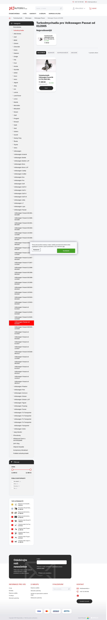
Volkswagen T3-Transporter (22, 412)
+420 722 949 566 (84, 591)
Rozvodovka (17, 27)
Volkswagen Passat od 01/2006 (21, 333)
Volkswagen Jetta (19, 200)
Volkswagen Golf (19, 184)
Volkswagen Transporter (21, 425)
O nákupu (11, 595)
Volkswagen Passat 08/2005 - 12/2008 (23, 328)
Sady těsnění (18, 432)
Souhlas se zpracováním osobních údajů (39, 594)
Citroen (16, 43)
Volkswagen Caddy (20, 170)
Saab (15, 125)
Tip (15, 488)
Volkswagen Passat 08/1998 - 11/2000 (23, 278)
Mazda (16, 102)
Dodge (16, 56)
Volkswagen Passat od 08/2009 (21, 362)
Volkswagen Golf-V (20, 190)
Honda (16, 66)
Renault (16, 122)
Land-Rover (17, 95)
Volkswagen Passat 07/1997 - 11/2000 (23, 263)
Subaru (16, 131)
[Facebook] (78, 595)
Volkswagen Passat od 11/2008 (21, 357)
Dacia (15, 50)
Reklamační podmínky (36, 597)
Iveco (15, 79)
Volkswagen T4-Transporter (22, 416)
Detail (46, 88)
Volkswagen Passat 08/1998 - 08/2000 (23, 273)
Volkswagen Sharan (20, 396)
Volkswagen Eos (19, 177)
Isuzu (15, 76)
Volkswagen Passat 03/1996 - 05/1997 (23, 238)
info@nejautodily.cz (84, 588)
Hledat (61, 8)
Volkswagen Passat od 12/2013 (21, 377)
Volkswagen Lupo (19, 206)
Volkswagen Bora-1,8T (21, 167)
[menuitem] (15, 13)
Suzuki (16, 135)
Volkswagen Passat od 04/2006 (21, 337)
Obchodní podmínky (14, 598)
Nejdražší (51, 52)
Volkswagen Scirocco (20, 393)
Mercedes (17, 105)
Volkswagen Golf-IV (20, 187)
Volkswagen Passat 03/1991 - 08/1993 (23, 224)
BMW (15, 40)
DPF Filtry (16, 443)
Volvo (15, 148)
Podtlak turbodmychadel (20, 453)
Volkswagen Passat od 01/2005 (22, 323)
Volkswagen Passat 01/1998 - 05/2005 (23, 268)
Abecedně (74, 52)
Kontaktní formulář (84, 601)
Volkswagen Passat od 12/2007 (21, 347)
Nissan (16, 112)
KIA (15, 89)
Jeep (15, 86)
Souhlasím (66, 250)
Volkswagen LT (19, 203)
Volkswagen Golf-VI (20, 193)
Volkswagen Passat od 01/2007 (21, 342)
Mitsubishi (17, 108)
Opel (15, 115)
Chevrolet (17, 47)
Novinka (16, 486)
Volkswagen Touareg (20, 406)
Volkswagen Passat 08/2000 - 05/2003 (23, 288)
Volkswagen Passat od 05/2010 (21, 372)
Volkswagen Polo (19, 389)
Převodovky (17, 435)
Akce (16, 483)
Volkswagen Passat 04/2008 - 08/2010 (23, 352)
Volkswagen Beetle (20, 157)
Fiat (15, 60)
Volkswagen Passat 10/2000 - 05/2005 (23, 293)
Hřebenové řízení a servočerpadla (19, 439)
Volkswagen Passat (20, 210)
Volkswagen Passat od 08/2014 (21, 382)
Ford (15, 63)
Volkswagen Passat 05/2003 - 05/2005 (23, 298)
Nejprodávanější (62, 52)
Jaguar (16, 82)
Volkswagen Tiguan (20, 403)
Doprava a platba (13, 593)
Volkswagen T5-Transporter (22, 419)
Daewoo (16, 53)
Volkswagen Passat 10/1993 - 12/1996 (23, 233)
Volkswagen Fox (19, 180)
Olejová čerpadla (18, 447)
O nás (10, 588)
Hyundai (16, 69)
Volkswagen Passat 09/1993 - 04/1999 (23, 228)
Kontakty (11, 590)
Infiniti (15, 73)
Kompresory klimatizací (20, 450)
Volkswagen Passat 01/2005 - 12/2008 (23, 318)
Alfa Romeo (17, 34)
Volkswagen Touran (20, 409)
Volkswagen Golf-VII (20, 197)
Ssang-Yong (17, 138)
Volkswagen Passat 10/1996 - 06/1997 (23, 248)
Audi (15, 37)
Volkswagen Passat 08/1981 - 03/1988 (23, 214)
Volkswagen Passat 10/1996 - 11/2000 (23, 253)
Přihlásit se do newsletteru (44, 573)
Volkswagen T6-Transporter (22, 422)
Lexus (15, 99)
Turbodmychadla (18, 30)
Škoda (16, 141)
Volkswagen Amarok (20, 154)
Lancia (16, 92)
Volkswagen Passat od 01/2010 (21, 367)
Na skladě (17, 481)
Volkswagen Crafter (20, 174)
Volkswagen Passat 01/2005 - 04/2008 (23, 313)
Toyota (16, 144)
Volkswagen (17, 151)
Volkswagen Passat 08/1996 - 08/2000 (23, 243)
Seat (15, 128)
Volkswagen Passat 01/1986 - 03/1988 (23, 218)
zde (64, 246)
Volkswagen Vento (20, 429)
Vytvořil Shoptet (82, 618)
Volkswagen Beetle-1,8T (21, 161)
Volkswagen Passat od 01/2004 (21, 308)
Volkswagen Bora (19, 164)
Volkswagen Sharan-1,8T (22, 399)
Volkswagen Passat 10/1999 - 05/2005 (23, 283)
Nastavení (36, 249)
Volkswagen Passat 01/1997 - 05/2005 (23, 258)
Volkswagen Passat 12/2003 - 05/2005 (23, 303)
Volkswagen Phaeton (20, 386)
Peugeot (16, 118)
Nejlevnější (41, 52)
